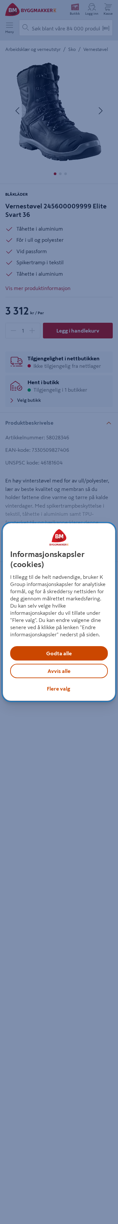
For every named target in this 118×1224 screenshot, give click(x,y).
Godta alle (59, 653)
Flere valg (58, 688)
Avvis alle (59, 671)
